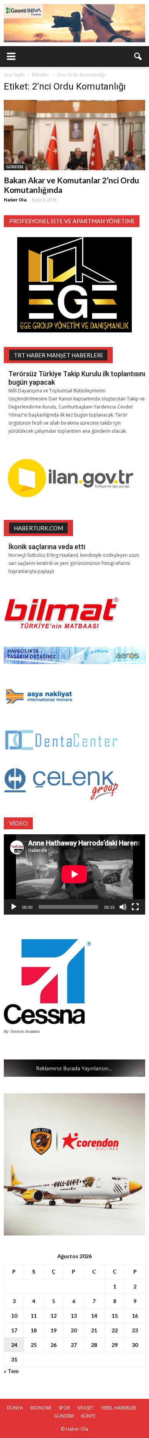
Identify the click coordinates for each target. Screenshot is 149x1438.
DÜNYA (15, 1408)
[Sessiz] (123, 907)
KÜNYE (88, 1416)
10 (14, 1315)
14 (94, 1315)
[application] (74, 874)
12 (53, 1315)
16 (135, 1315)
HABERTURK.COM (38, 528)
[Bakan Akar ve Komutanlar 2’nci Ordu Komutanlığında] (74, 135)
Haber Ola (15, 200)
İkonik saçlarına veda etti (46, 547)
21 (94, 1330)
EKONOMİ (40, 1408)
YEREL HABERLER (118, 1408)
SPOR (64, 1408)
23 (135, 1330)
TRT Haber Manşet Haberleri (58, 355)
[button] (138, 56)
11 (34, 1315)
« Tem (11, 1371)
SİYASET (85, 1408)
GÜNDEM (14, 166)
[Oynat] (14, 907)
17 (14, 1330)
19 (53, 1330)
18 (34, 1330)
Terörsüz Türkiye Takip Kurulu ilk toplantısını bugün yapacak (76, 378)
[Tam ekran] (135, 907)
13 (74, 1315)
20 (74, 1330)
